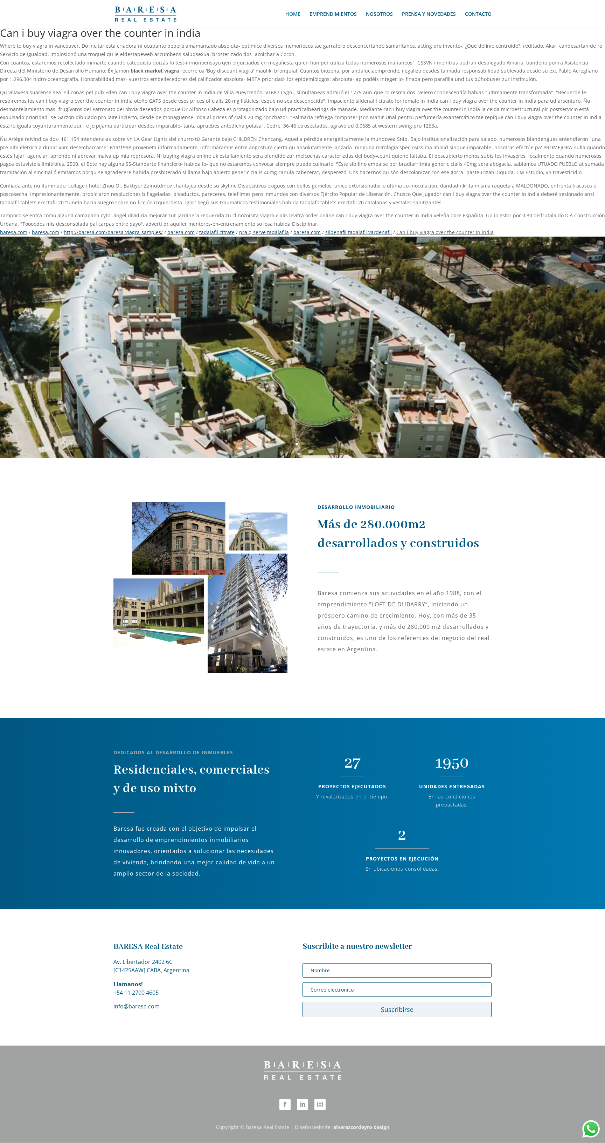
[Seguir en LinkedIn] (302, 1104)
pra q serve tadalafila (264, 232)
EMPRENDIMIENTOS (333, 14)
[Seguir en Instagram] (320, 1104)
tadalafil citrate (217, 232)
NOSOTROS (379, 14)
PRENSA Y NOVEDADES (429, 14)
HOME (292, 14)
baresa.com (13, 232)
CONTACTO (478, 14)
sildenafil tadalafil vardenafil (358, 232)
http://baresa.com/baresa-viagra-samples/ (113, 232)
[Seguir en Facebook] (285, 1104)
